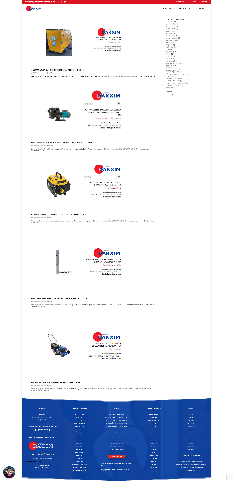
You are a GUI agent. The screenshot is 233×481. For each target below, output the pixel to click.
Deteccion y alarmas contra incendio (176, 74)
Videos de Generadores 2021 (116, 441)
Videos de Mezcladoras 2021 (116, 447)
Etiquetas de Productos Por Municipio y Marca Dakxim (191, 464)
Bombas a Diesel (170, 22)
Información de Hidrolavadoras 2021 (116, 423)
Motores (168, 54)
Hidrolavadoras (170, 40)
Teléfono (192, 2)
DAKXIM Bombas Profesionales (39, 73)
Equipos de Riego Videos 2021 (116, 414)
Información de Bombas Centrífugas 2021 (116, 417)
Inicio (165, 8)
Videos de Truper (116, 432)
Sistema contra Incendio (172, 70)
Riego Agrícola (169, 65)
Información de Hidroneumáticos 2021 (116, 426)
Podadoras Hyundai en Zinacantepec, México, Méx (55, 382)
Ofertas (190, 408)
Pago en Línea (169, 58)
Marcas (171, 8)
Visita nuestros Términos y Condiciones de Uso (42, 437)
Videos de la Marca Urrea (116, 444)
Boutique (37, 467)
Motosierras (169, 56)
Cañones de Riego (170, 29)
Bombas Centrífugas (171, 24)
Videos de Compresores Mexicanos (116, 438)
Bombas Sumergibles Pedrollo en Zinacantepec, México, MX (60, 298)
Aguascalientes (153, 414)
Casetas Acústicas (170, 31)
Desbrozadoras (170, 35)
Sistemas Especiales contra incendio (177, 83)
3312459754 (203, 2)
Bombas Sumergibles (171, 26)
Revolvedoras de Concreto (173, 63)
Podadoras (169, 61)
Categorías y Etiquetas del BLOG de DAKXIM (190, 461)
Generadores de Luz (171, 38)
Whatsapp (181, 2)
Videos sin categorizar (116, 435)
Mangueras (169, 45)
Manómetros (169, 47)
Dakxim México (191, 470)
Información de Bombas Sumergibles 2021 (116, 420)
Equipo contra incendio (173, 76)
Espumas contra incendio (173, 78)
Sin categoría (169, 68)
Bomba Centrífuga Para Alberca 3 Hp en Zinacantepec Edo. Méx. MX (63, 143)
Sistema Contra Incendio (173, 81)
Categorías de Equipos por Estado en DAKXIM (191, 467)
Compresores (169, 33)
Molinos (168, 49)
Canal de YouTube (115, 456)
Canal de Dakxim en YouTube (116, 450)
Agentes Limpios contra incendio (175, 72)
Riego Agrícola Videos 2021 (116, 429)
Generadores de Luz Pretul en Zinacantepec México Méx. (58, 215)
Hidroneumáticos (170, 42)
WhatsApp (182, 8)
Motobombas (169, 52)
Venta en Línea (169, 88)
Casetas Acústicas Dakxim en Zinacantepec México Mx (57, 70)
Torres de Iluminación (171, 85)
